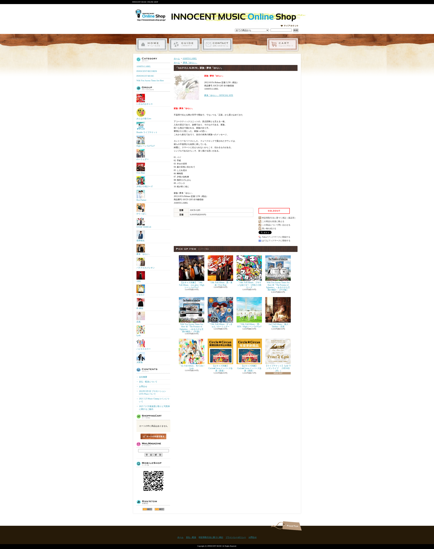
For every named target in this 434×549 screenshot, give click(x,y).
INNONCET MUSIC (145, 76)
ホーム (151, 44)
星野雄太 (140, 240)
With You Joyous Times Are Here (150, 80)
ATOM (159, 509)
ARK (138, 281)
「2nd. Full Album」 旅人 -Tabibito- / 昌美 (278, 325)
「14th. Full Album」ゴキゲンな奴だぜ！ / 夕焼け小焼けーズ (249, 285)
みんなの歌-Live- (144, 118)
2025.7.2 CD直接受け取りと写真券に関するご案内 (154, 407)
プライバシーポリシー (236, 537)
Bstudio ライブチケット (146, 132)
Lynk (138, 335)
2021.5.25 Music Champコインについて (154, 400)
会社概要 (143, 377)
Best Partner (141, 200)
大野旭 (139, 362)
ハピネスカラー (143, 349)
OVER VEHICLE (143, 227)
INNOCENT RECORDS (146, 71)
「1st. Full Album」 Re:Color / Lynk (191, 367)
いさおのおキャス (144, 104)
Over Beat (140, 173)
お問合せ (217, 44)
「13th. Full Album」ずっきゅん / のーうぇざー (220, 325)
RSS (147, 509)
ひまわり (140, 295)
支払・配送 (191, 537)
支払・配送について (184, 44)
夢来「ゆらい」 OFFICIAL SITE (218, 95)
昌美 (138, 322)
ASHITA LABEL (143, 66)
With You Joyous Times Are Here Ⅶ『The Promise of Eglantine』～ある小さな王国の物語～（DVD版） (278, 286)
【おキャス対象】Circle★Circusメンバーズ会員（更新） (249, 368)
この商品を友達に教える (273, 221)
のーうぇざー (142, 159)
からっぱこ (141, 213)
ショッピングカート (282, 44)
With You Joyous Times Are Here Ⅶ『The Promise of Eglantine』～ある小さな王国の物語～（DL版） (191, 328)
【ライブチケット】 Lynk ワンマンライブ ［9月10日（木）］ (278, 368)
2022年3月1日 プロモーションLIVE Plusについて (152, 392)
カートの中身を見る (153, 436)
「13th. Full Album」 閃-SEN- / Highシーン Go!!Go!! (249, 325)
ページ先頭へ (292, 526)
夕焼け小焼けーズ (144, 186)
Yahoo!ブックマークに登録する (276, 237)
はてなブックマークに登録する (276, 240)
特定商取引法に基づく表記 (211, 537)
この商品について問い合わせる (276, 225)
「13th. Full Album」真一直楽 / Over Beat (220, 283)
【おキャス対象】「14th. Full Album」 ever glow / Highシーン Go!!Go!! (191, 285)
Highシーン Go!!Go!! (145, 146)
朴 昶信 (139, 308)
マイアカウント (289, 25)
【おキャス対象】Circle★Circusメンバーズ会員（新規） (220, 368)
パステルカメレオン (145, 268)
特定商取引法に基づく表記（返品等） (279, 218)
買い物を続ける (269, 228)
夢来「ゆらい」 (143, 254)
